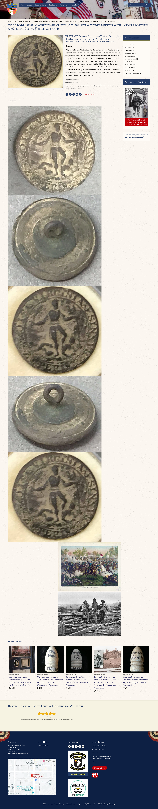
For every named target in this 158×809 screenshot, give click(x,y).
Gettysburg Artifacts (129, 53)
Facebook (66, 94)
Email (80, 94)
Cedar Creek (104, 85)
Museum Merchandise (130, 56)
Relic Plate (67, 88)
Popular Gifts (128, 62)
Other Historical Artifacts (130, 59)
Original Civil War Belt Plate (112, 87)
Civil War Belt (68, 87)
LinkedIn (73, 94)
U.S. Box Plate (74, 88)
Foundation (64, 5)
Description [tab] (12, 101)
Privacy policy (76, 804)
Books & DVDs (128, 47)
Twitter (70, 94)
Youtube (79, 746)
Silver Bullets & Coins (129, 67)
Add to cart (32, 649)
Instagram (83, 746)
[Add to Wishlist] (34, 675)
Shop (44, 5)
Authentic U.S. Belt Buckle (84, 85)
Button (92, 85)
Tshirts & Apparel (128, 70)
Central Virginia (111, 85)
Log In (74, 5)
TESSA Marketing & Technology (106, 804)
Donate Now (99, 768)
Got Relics (53, 5)
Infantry (104, 87)
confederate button (91, 87)
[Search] (140, 5)
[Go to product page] (22, 659)
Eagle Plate (98, 87)
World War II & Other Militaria (131, 73)
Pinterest (76, 94)
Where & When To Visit (99, 746)
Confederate (83, 87)
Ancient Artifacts (128, 45)
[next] (120, 36)
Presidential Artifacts (129, 64)
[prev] (117, 36)
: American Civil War (73, 85)
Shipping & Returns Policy (89, 804)
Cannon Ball (98, 85)
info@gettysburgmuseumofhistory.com (18, 753)
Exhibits (38, 5)
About (29, 5)
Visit (22, 5)
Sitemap (68, 804)
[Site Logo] (12, 9)
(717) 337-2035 (12, 751)
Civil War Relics (74, 82)
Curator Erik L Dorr (98, 749)
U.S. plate (80, 88)
